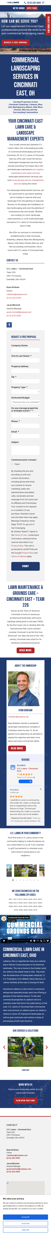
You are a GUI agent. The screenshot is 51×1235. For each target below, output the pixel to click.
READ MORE (25, 650)
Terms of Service (18, 556)
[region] (25, 1215)
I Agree (17, 464)
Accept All (25, 1217)
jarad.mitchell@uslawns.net (19, 312)
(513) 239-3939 (34, 2)
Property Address (19, 366)
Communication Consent (23, 460)
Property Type (19, 387)
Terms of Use (21, 535)
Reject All (25, 1230)
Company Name (19, 345)
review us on (24, 781)
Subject (15, 442)
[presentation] (4, 1046)
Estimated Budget (20, 397)
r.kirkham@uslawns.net (17, 294)
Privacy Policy (17, 546)
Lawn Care (25, 1070)
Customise (25, 1223)
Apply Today (32, 8)
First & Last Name (21, 356)
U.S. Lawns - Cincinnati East (27, 770)
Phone (15, 421)
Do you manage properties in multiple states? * (24, 409)
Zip (13, 377)
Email (15, 431)
